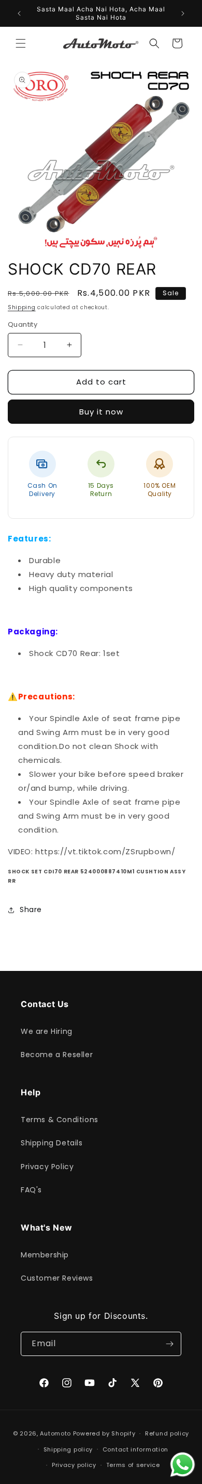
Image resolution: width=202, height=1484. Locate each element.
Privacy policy (74, 1465)
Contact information (135, 1449)
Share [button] (31, 909)
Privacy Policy (47, 1166)
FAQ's (31, 1190)
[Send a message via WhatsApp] (182, 1464)
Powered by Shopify (104, 1433)
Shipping (22, 307)
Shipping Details (52, 1143)
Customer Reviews (57, 1278)
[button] (20, 43)
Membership (45, 1255)
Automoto (55, 1433)
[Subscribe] (169, 1344)
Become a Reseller (57, 1054)
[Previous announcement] (19, 13)
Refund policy (167, 1433)
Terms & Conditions (59, 1119)
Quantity (22, 324)
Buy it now (101, 411)
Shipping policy (68, 1449)
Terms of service (133, 1465)
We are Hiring (47, 1031)
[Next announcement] (182, 13)
